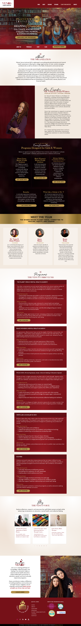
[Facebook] (20, 619)
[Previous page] (35, 546)
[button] (19, 46)
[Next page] (46, 546)
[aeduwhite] (28, 619)
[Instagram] (17, 619)
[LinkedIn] (23, 619)
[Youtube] (25, 619)
